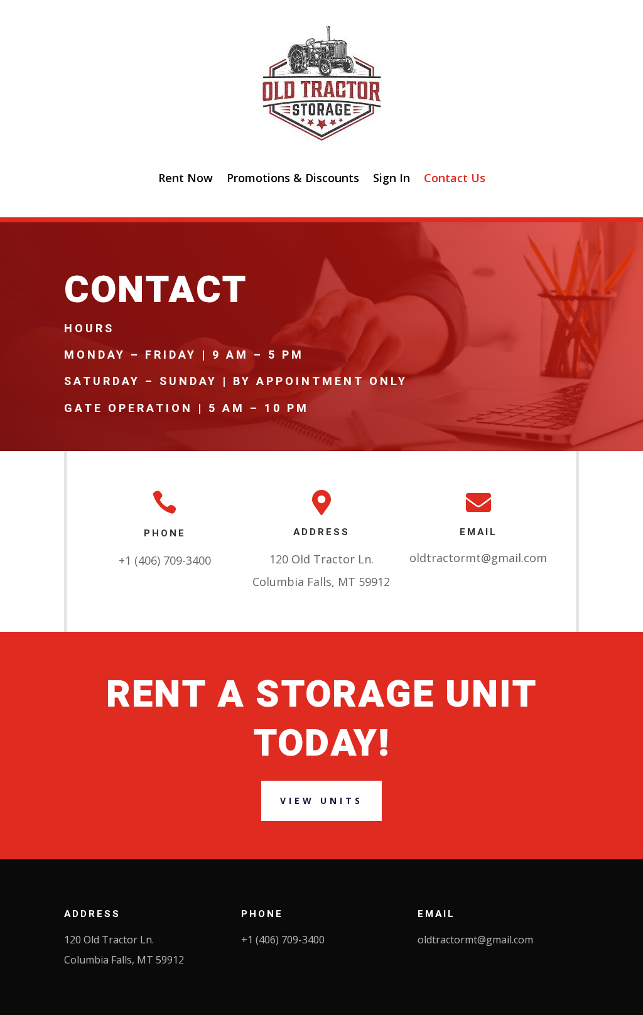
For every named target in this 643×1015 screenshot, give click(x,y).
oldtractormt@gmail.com (478, 557)
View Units (321, 800)
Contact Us (454, 177)
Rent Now (185, 177)
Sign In (391, 177)
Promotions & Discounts (293, 177)
